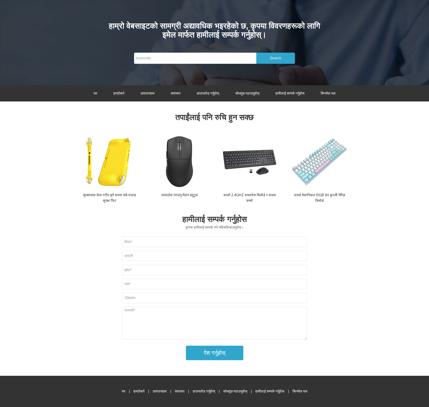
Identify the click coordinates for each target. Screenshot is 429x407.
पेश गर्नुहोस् (214, 353)
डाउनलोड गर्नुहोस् (208, 93)
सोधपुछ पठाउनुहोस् (247, 93)
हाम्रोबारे (118, 93)
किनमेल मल (328, 93)
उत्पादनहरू (148, 93)
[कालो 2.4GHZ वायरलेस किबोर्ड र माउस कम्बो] (250, 162)
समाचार (176, 93)
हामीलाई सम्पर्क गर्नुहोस (290, 93)
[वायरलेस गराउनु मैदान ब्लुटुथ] (179, 162)
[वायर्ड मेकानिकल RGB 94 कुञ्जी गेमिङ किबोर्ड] (319, 162)
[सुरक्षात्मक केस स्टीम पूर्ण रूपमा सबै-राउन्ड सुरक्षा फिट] (109, 162)
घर (95, 93)
